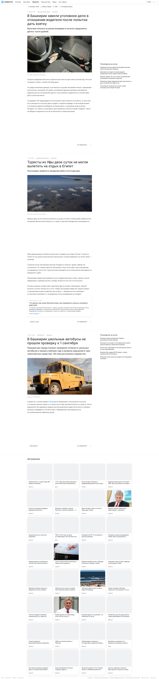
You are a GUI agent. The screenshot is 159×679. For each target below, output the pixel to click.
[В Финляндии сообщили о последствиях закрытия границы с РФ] (92, 635)
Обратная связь (145, 677)
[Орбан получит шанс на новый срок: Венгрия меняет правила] (66, 582)
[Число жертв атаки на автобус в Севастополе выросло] (66, 555)
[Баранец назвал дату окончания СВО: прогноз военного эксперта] (119, 476)
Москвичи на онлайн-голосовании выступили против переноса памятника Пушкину (115, 343)
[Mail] (2, 2)
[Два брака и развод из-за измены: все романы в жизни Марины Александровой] (119, 635)
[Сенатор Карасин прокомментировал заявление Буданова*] (39, 635)
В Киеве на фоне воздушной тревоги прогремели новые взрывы (112, 339)
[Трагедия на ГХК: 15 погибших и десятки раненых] (92, 529)
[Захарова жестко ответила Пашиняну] (39, 529)
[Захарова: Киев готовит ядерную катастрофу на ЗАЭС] (119, 555)
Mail (3, 677)
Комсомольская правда (44, 11)
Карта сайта (153, 677)
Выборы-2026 (34, 6)
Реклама (14, 677)
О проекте (90, 677)
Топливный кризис (67, 6)
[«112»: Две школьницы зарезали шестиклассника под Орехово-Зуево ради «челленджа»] (66, 476)
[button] (59, 54)
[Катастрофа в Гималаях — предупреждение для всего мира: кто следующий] (92, 476)
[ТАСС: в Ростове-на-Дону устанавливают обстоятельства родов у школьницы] (66, 529)
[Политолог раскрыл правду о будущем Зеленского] (39, 502)
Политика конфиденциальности (117, 677)
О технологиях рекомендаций (101, 677)
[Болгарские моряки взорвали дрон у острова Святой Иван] (39, 662)
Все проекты (21, 677)
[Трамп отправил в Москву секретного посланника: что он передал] (119, 582)
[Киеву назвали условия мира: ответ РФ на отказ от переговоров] (66, 609)
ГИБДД (51, 402)
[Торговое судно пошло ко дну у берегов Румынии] (92, 582)
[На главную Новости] (8, 2)
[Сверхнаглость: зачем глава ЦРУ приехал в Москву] (39, 476)
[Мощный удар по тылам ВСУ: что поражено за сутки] (92, 609)
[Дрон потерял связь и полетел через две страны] (92, 502)
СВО (56, 6)
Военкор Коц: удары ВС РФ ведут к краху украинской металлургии (113, 353)
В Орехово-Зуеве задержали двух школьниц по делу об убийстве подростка (115, 82)
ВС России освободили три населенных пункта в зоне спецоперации (115, 348)
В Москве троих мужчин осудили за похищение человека (116, 357)
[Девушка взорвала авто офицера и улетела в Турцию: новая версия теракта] (92, 555)
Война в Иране (46, 6)
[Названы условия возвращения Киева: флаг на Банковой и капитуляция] (119, 529)
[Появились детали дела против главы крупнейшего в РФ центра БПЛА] (119, 609)
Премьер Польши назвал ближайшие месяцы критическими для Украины (115, 68)
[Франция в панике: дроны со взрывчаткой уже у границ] (39, 582)
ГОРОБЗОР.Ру (40, 335)
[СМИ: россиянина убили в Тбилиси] (66, 635)
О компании (8, 677)
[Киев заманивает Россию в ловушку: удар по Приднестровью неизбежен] (66, 662)
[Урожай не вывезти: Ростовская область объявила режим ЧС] (92, 662)
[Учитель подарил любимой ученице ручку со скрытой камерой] (39, 609)
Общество (55, 11)
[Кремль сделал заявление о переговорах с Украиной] (119, 502)
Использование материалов (133, 677)
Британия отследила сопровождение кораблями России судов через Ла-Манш (113, 72)
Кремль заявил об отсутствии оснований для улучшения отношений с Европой (115, 77)
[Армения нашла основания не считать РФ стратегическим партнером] (39, 555)
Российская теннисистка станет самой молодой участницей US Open (113, 86)
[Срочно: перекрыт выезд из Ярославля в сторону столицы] (119, 662)
